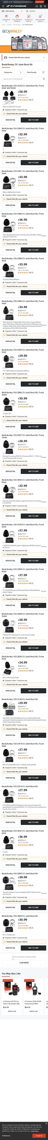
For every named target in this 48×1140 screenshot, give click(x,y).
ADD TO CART (33, 120)
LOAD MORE (24, 963)
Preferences (6, 1136)
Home (3, 24)
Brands (9, 24)
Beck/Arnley (17, 24)
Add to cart (12, 1011)
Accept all (39, 1136)
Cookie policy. (35, 1131)
